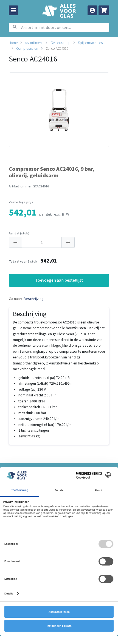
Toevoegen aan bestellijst (59, 280)
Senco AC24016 (57, 48)
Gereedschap (60, 42)
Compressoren (27, 48)
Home (13, 42)
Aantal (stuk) (19, 233)
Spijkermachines (90, 42)
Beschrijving (34, 298)
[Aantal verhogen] (68, 242)
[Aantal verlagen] (15, 242)
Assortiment (34, 42)
